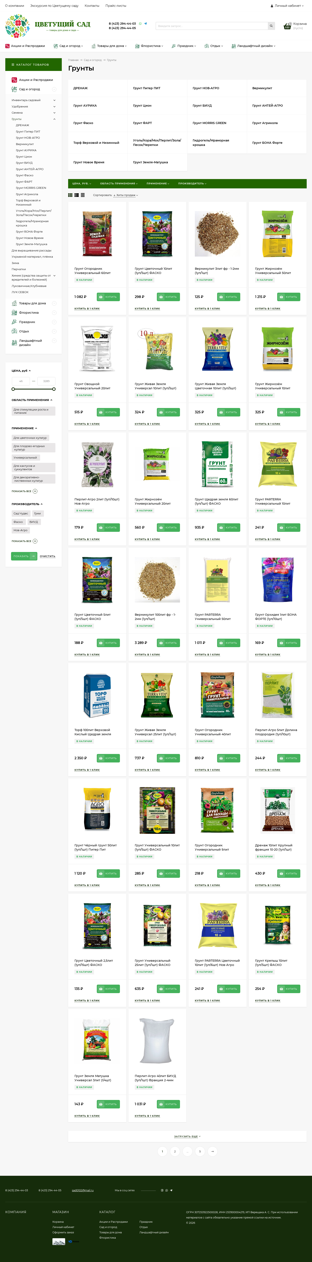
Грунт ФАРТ (24, 181)
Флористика (107, 1237)
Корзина (58, 1221)
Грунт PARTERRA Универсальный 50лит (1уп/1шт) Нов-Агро (213, 619)
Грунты (16, 119)
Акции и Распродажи (113, 1221)
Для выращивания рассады (31, 250)
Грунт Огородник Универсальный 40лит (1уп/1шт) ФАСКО (213, 734)
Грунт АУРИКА (26, 150)
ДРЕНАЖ (22, 125)
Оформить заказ (63, 1232)
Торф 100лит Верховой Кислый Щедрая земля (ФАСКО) (92, 734)
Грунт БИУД (24, 162)
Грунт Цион (24, 156)
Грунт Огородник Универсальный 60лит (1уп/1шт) (92, 273)
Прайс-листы (115, 6)
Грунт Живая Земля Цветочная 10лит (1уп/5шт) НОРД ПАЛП (215, 388)
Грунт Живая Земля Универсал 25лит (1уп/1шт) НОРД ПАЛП (155, 734)
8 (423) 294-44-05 (122, 28)
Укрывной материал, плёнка (32, 256)
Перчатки (19, 269)
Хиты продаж (126, 195)
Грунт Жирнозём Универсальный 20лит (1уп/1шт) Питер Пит (153, 503)
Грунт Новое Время (30, 238)
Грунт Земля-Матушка (31, 244)
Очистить (47, 556)
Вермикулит (25, 144)
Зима (15, 263)
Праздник (146, 1221)
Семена (17, 112)
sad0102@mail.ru (83, 1190)
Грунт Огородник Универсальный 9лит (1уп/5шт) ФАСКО (212, 849)
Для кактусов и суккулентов (24, 467)
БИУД (34, 522)
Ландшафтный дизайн (154, 1232)
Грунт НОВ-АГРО (28, 137)
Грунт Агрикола (27, 194)
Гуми (37, 513)
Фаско (18, 522)
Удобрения (20, 106)
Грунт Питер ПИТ (28, 131)
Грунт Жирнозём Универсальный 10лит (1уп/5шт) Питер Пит (272, 388)
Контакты (92, 6)
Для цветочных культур (30, 437)
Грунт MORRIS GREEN (31, 187)
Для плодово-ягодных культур (29, 447)
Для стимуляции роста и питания (31, 411)
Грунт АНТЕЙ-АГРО (30, 169)
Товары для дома (110, 1232)
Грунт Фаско (24, 175)
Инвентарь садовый (26, 100)
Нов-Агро (20, 530)
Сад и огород (93, 60)
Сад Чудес (21, 513)
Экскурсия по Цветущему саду (54, 6)
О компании (14, 6)
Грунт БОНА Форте (29, 231)
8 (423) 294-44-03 (122, 23)
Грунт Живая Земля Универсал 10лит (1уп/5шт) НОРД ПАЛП (155, 388)
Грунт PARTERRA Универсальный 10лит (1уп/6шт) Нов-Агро (272, 503)
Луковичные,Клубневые (29, 286)
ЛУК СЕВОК (20, 292)
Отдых (143, 1227)
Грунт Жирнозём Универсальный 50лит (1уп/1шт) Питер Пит (273, 273)
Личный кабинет (63, 1227)
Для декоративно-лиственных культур (28, 479)
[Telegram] (145, 23)
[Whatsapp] (140, 23)
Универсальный (25, 457)
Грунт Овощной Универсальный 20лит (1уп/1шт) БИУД (92, 388)
